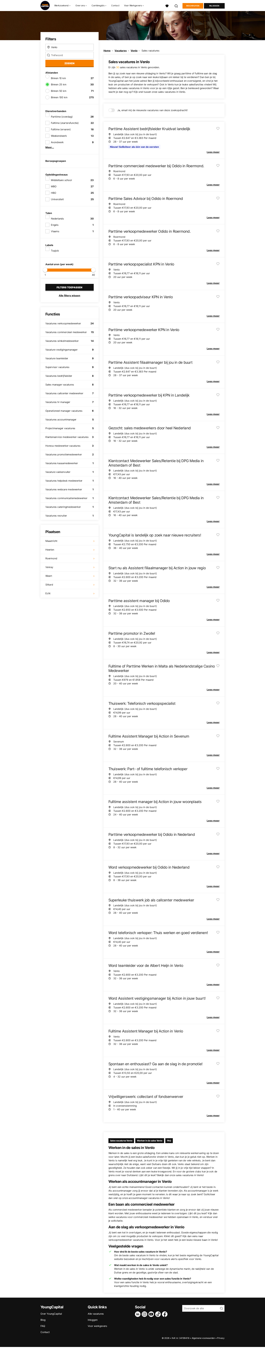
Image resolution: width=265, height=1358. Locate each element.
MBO (53, 186)
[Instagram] (145, 1314)
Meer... (49, 147)
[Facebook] (165, 1314)
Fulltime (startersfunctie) (65, 122)
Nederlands (57, 218)
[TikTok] (158, 1314)
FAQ (169, 1140)
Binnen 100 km (59, 97)
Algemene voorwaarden (203, 1338)
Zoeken (69, 63)
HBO (53, 192)
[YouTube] (151, 1314)
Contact (115, 5)
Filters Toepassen (69, 287)
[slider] (45, 270)
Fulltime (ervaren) (61, 129)
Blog (43, 1319)
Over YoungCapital (51, 1313)
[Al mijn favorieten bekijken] (167, 5)
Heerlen (49, 549)
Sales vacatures (150, 50)
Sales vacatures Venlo (121, 1140)
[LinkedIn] (138, 1314)
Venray (49, 567)
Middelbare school (61, 180)
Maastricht (51, 540)
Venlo (134, 50)
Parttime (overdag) (62, 116)
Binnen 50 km (58, 90)
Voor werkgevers (97, 1325)
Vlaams (55, 231)
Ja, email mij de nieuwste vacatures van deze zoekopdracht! (152, 110)
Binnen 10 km (58, 78)
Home (107, 50)
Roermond (51, 558)
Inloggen (214, 6)
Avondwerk (57, 142)
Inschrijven (192, 6)
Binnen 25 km (58, 84)
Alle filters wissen (69, 295)
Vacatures (121, 50)
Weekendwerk (59, 135)
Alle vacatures (96, 1313)
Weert (48, 575)
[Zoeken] (176, 5)
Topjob (55, 250)
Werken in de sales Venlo (149, 1140)
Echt (47, 593)
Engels (54, 224)
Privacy (221, 1338)
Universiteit (57, 199)
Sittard (49, 584)
